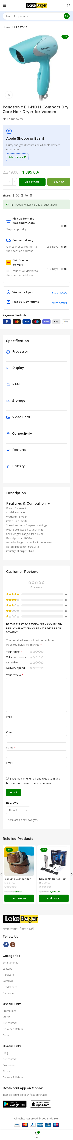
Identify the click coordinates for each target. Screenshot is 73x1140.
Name (11, 747)
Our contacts (10, 1023)
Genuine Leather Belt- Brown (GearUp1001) (18, 880)
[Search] (67, 16)
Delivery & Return (13, 1029)
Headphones (10, 987)
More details (59, 293)
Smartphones (10, 962)
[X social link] (17, 195)
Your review (14, 675)
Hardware (8, 974)
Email (10, 763)
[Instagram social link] (12, 944)
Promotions (9, 1010)
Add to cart (32, 181)
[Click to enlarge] (8, 94)
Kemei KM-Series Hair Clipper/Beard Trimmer (53, 880)
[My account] (68, 5)
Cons (9, 732)
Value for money (16, 657)
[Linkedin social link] (26, 195)
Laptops (7, 968)
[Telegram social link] (31, 195)
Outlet (6, 1035)
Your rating (14, 652)
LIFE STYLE (20, 27)
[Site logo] (36, 5)
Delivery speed (16, 667)
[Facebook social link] (13, 195)
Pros (9, 716)
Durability (12, 662)
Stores (6, 1017)
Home (7, 27)
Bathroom (9, 993)
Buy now (59, 181)
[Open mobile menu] (4, 5)
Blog (5, 1053)
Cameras (8, 980)
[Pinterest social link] (22, 195)
